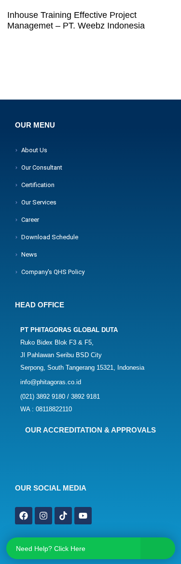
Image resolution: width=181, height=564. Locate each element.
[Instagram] (43, 515)
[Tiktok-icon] (63, 515)
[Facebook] (23, 515)
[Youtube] (83, 515)
